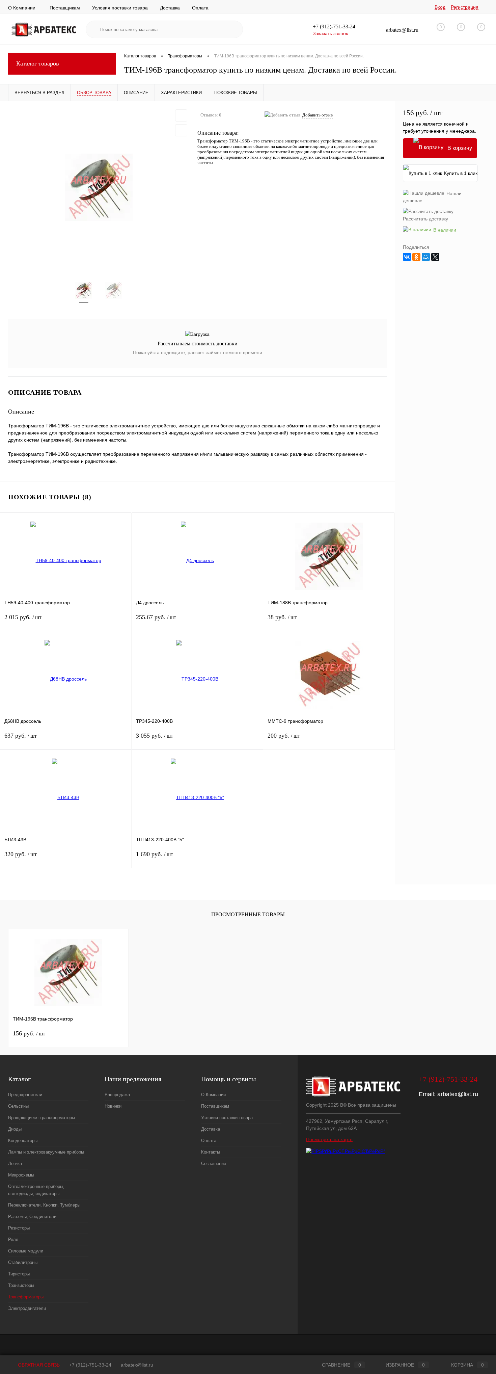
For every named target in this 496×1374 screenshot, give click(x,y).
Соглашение (213, 1163)
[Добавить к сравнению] (181, 130)
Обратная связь (38, 1365)
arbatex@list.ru (457, 1094)
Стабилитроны (22, 1262)
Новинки (113, 1106)
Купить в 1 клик (460, 173)
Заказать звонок (330, 33)
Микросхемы (21, 1175)
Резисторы (19, 1228)
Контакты (210, 1152)
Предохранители (25, 1094)
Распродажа (117, 1094)
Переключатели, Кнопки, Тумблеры (44, 1205)
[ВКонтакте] (407, 257)
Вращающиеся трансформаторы (41, 1117)
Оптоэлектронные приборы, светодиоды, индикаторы (36, 1190)
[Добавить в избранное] (181, 115)
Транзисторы (21, 1285)
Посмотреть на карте (329, 1139)
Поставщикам (65, 7)
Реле (13, 1239)
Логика (15, 1163)
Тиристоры (19, 1273)
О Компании (21, 7)
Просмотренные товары (248, 914)
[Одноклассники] (416, 257)
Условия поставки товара (120, 7)
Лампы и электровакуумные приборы (46, 1152)
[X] (435, 257)
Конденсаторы (22, 1140)
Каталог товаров (37, 63)
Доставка (170, 7)
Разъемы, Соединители (32, 1216)
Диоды (15, 1129)
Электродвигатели (27, 1308)
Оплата (200, 7)
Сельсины (18, 1106)
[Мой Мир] (426, 257)
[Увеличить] (98, 187)
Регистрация (464, 7)
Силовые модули (25, 1250)
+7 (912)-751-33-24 (90, 1365)
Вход (440, 7)
